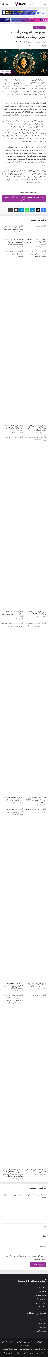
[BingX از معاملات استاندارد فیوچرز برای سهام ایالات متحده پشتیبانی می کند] (12, 231)
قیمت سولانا (42, 1327)
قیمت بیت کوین (41, 1319)
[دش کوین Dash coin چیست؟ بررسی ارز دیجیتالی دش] (12, 708)
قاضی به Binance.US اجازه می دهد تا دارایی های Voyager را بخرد (36, 800)
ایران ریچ (27, 1342)
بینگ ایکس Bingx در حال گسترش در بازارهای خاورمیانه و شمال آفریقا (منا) (13, 986)
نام (44, 1226)
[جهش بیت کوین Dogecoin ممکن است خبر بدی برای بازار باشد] (12, 522)
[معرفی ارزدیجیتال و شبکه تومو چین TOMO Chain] (35, 522)
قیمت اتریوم (42, 1323)
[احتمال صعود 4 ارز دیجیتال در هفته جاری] (35, 1080)
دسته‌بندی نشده (39, 28)
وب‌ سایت (43, 1246)
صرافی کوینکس (41, 1303)
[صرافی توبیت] (24, 12)
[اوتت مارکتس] (24, 19)
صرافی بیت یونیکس (40, 1287)
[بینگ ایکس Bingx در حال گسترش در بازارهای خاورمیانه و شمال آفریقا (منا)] (12, 894)
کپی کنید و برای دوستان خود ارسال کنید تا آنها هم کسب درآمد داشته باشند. (24, 198)
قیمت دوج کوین (41, 1331)
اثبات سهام (42, 135)
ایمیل (43, 1236)
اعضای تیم (25, 1353)
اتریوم (40, 83)
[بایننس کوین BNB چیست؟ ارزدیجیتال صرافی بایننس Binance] (12, 336)
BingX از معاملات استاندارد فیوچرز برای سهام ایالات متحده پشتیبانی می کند (13, 242)
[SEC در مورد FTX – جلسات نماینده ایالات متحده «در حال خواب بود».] (35, 231)
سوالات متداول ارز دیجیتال (12, 1353)
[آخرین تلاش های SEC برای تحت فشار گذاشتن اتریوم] (35, 894)
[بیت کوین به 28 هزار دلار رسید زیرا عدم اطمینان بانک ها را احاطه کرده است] (35, 336)
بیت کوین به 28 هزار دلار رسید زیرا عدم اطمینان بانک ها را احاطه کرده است (35, 428)
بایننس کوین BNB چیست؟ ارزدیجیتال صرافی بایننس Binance (14, 428)
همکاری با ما (13, 1349)
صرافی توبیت (42, 1291)
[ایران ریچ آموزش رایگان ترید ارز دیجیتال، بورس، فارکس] (24, 4)
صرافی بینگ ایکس (40, 1306)
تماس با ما (34, 1349)
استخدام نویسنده (24, 1349)
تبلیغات (5, 1349)
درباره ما (42, 1349)
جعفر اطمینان (40, 42)
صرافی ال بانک (41, 1299)
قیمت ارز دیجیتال (36, 1313)
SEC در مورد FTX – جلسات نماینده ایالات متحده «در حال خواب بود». (36, 242)
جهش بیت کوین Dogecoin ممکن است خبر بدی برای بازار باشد (12, 614)
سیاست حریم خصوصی (37, 1353)
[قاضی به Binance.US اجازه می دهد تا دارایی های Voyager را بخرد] (35, 708)
